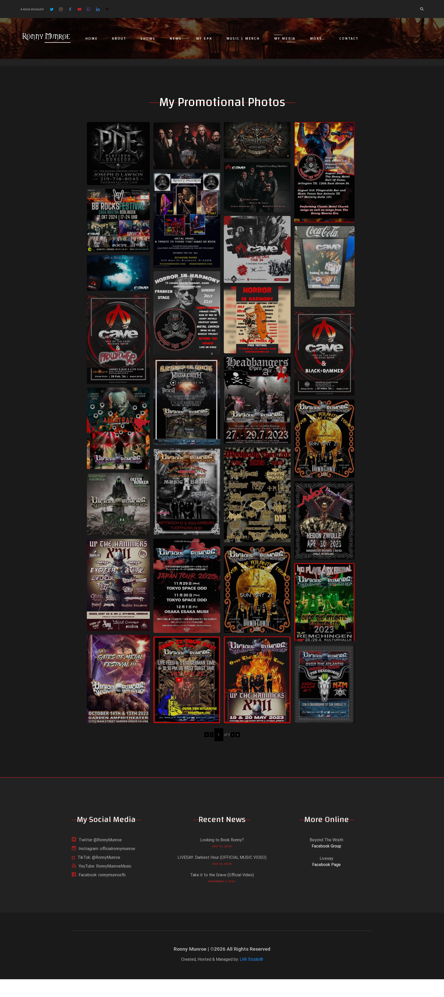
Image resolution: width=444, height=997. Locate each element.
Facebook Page (326, 864)
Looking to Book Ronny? (222, 839)
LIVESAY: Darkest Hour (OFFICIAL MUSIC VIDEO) (222, 857)
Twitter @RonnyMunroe (100, 839)
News (175, 38)
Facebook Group (326, 846)
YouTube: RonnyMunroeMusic (105, 866)
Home (91, 38)
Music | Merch (243, 38)
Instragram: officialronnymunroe (107, 848)
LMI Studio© (251, 959)
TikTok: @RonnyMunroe (99, 857)
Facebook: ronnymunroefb (102, 874)
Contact (349, 38)
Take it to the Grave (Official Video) (222, 874)
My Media (284, 38)
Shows (148, 38)
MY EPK (204, 38)
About (119, 38)
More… (317, 38)
